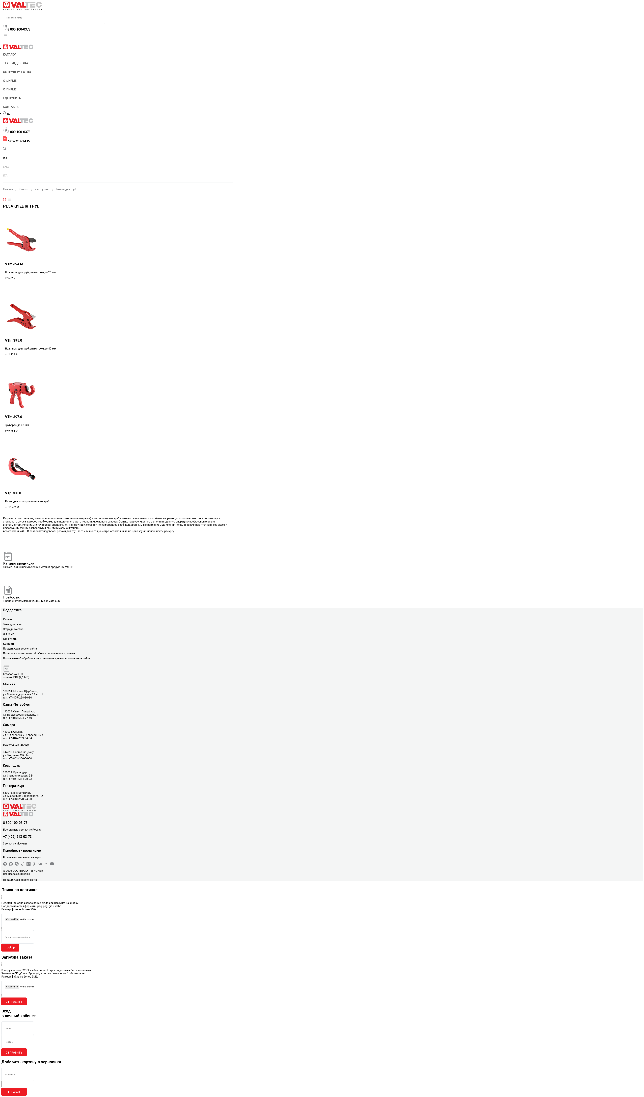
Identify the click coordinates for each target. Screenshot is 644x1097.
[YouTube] (52, 864)
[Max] (11, 864)
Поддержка (12, 610)
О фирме (9, 80)
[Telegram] (5, 864)
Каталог (9, 54)
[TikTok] (23, 864)
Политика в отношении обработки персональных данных (39, 653)
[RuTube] (28, 864)
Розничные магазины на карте (22, 857)
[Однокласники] (34, 864)
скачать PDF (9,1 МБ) (16, 677)
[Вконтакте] (40, 864)
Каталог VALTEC (18, 140)
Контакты (11, 107)
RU (8, 113)
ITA (5, 175)
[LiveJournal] (17, 864)
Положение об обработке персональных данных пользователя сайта (46, 658)
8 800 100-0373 (19, 29)
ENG (6, 166)
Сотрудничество (17, 72)
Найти (10, 948)
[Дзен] (46, 864)
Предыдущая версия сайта (20, 648)
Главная (8, 189)
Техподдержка (15, 63)
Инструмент (42, 189)
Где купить (12, 98)
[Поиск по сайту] (4, 113)
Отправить (14, 1001)
